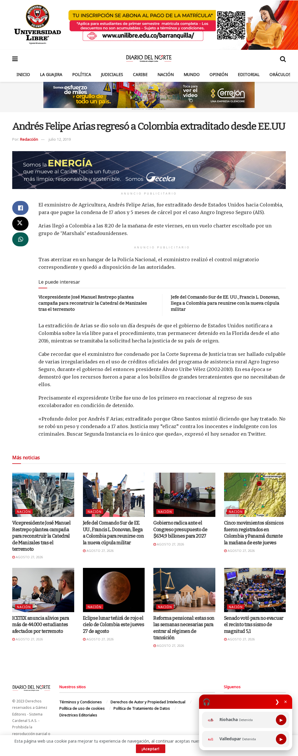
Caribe (140, 74)
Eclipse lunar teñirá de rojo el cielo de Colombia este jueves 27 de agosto (113, 624)
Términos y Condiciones (80, 701)
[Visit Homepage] (149, 58)
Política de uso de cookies (82, 708)
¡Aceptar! (150, 748)
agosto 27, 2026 (29, 557)
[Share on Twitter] (20, 224)
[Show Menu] (15, 58)
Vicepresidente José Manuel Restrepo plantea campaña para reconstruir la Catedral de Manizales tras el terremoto (92, 303)
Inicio (23, 74)
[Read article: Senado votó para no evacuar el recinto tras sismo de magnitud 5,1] (255, 590)
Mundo (192, 74)
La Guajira (51, 74)
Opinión (219, 74)
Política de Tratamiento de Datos (141, 708)
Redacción (29, 139)
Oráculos (280, 74)
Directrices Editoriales (78, 715)
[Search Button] (283, 58)
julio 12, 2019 (60, 139)
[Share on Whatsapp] (20, 239)
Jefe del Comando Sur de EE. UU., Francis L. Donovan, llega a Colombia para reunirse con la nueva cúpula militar (225, 303)
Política (81, 74)
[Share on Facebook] (20, 208)
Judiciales (112, 74)
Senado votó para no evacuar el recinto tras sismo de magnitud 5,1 (253, 624)
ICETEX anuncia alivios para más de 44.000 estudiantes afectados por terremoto (40, 624)
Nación (165, 74)
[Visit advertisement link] (149, 25)
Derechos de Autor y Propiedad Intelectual (148, 701)
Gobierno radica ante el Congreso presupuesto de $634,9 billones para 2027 (180, 529)
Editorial (249, 74)
